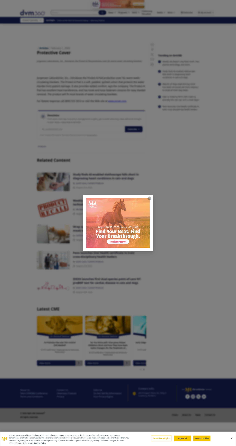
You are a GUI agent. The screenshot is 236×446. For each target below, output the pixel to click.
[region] (118, 438)
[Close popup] (149, 198)
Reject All (182, 438)
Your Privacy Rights (161, 438)
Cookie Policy (40, 443)
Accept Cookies (202, 438)
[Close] (232, 438)
